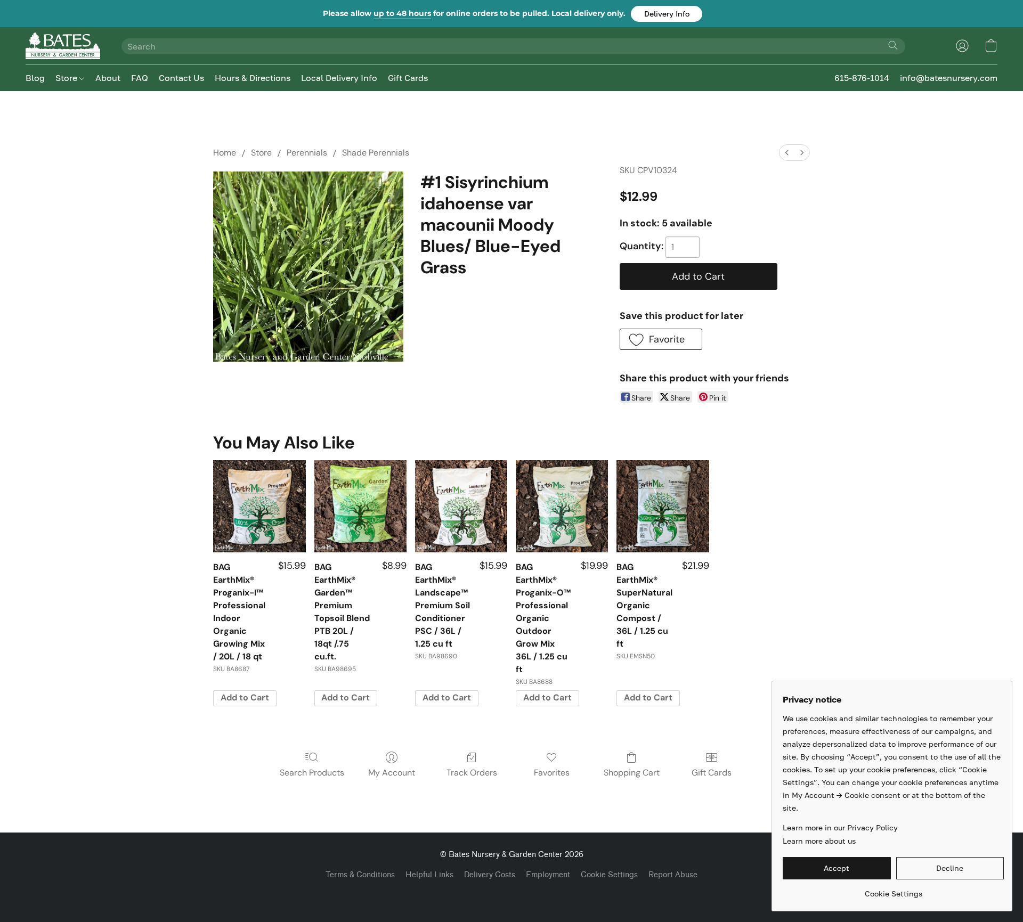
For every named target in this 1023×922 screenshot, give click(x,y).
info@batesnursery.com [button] (948, 77)
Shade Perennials (375, 152)
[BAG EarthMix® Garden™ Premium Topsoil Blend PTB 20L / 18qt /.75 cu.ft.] (360, 506)
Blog (35, 77)
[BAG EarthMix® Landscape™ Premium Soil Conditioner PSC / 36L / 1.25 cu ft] (461, 506)
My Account (391, 772)
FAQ (139, 77)
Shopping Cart (632, 772)
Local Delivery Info (339, 77)
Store (67, 77)
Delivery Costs (489, 874)
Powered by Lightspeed (511, 893)
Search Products (312, 772)
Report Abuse (672, 874)
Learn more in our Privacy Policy (840, 827)
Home (224, 152)
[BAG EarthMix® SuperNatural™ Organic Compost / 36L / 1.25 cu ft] (662, 506)
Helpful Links (429, 874)
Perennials (307, 152)
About (107, 77)
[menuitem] (787, 152)
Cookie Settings (609, 874)
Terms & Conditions (360, 874)
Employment (548, 874)
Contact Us (181, 77)
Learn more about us (819, 840)
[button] (666, 14)
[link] (893, 889)
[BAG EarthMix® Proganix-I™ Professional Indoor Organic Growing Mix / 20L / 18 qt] (259, 506)
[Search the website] (893, 45)
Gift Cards (408, 77)
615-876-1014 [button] (861, 77)
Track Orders (471, 772)
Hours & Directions (252, 77)
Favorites (552, 772)
